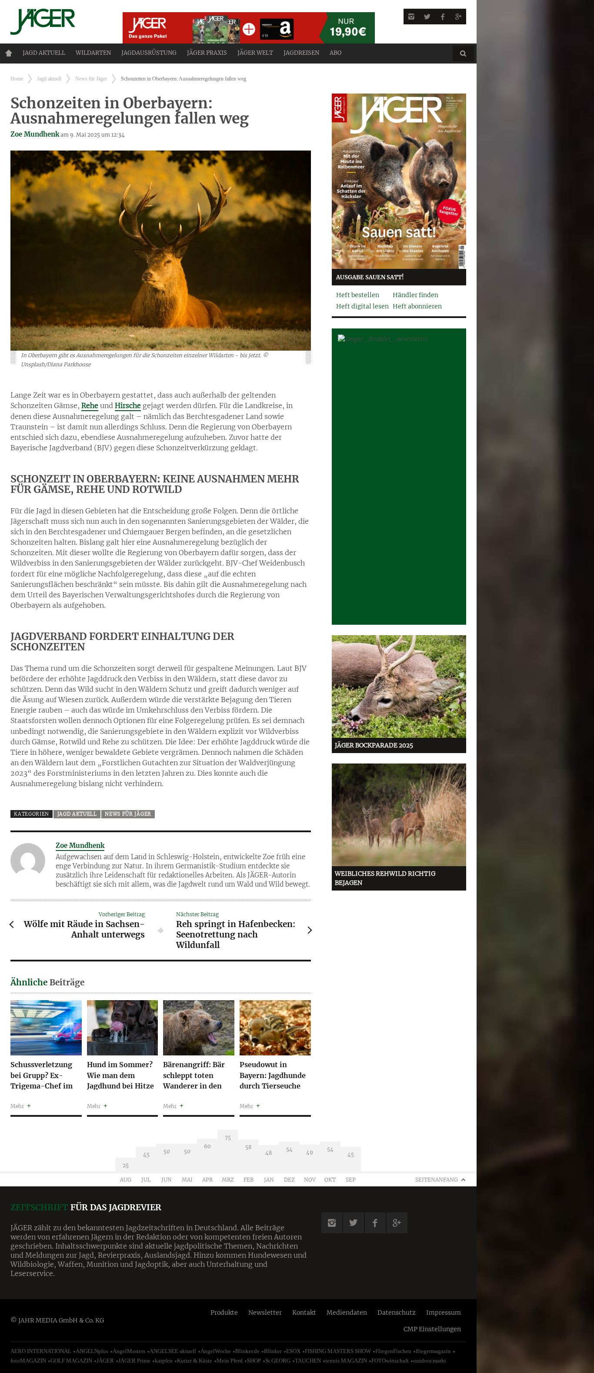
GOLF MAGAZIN (71, 1360)
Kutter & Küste (194, 1360)
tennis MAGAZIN (346, 1360)
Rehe (89, 405)
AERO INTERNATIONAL (40, 1351)
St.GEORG (277, 1360)
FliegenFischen (393, 1351)
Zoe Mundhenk (34, 134)
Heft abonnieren (417, 306)
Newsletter (265, 1312)
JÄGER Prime (134, 1360)
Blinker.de (247, 1351)
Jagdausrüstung (149, 53)
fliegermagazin (433, 1351)
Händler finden (415, 295)
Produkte (224, 1312)
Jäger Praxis (207, 53)
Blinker (273, 1351)
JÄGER (105, 1360)
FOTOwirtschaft (390, 1360)
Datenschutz (396, 1312)
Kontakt (304, 1312)
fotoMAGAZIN (28, 1360)
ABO (335, 53)
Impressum (443, 1312)
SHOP (254, 1360)
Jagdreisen (301, 53)
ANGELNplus (92, 1351)
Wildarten (93, 53)
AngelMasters (129, 1351)
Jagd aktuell (44, 53)
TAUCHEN (308, 1360)
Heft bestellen (357, 295)
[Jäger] (56, 22)
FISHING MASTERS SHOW (338, 1351)
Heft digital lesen (362, 306)
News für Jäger (91, 79)
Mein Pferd (230, 1360)
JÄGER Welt (255, 53)
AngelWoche (215, 1351)
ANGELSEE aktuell (173, 1351)
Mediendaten (347, 1312)
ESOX (293, 1351)
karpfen (164, 1360)
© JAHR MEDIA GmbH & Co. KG (57, 1320)
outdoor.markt (429, 1360)
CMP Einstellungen (432, 1329)
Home (8, 53)
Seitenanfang (436, 1179)
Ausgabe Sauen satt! (370, 277)
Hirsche (128, 405)
